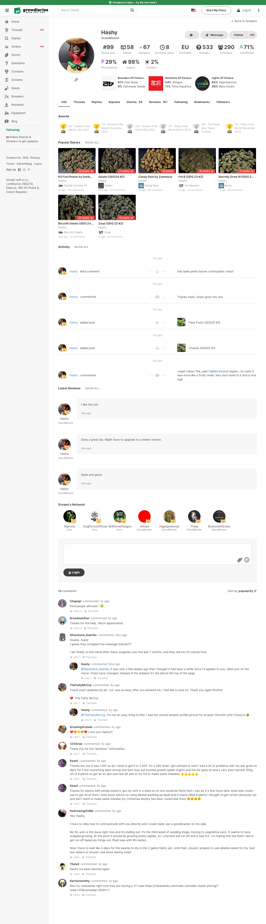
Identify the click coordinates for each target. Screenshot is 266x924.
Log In (247, 10)
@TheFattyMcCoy (93, 715)
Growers (11, 141)
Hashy (62, 180)
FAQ (25, 157)
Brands (23, 137)
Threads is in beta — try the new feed (133, 2)
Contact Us (13, 157)
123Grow (76, 743)
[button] (260, 10)
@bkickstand (219, 371)
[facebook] (19, 172)
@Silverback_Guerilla (95, 669)
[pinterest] (29, 172)
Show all (92, 142)
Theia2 (74, 864)
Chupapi (75, 601)
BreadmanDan (79, 618)
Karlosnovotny (80, 880)
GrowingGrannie (81, 727)
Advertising (24, 163)
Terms (10, 163)
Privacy (35, 157)
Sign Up (11, 169)
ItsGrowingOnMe (81, 810)
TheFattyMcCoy (81, 685)
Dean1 (74, 760)
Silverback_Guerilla (83, 635)
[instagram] (24, 172)
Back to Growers (245, 21)
